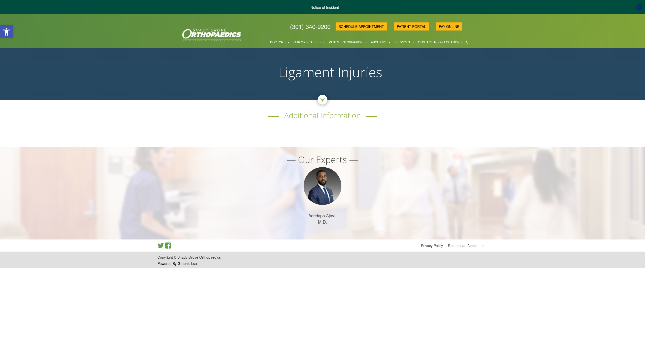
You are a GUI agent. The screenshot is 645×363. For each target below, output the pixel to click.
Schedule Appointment (361, 26)
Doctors (277, 42)
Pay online (449, 26)
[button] (6, 31)
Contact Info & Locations (439, 42)
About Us (378, 42)
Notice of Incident (324, 7)
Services (402, 42)
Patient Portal (411, 26)
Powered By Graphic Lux (177, 263)
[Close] (639, 7)
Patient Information (346, 42)
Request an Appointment (468, 245)
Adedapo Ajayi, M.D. (322, 218)
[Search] (466, 42)
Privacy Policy (432, 245)
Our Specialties (307, 42)
